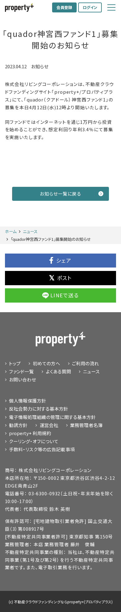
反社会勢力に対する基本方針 (38, 408)
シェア (64, 260)
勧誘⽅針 (18, 425)
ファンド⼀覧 (21, 371)
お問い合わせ (22, 379)
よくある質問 (58, 371)
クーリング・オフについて (33, 441)
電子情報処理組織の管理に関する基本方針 (52, 417)
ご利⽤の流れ (85, 363)
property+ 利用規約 (30, 433)
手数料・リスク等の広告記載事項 (42, 449)
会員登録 (64, 7)
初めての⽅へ (46, 363)
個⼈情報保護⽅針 (27, 400)
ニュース (91, 371)
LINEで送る (64, 295)
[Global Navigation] (111, 7)
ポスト (64, 277)
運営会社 (49, 425)
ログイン (90, 7)
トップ (15, 363)
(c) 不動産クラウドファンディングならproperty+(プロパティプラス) (61, 601)
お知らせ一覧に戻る (60, 193)
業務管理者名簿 (86, 425)
